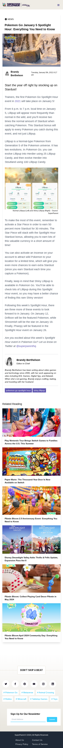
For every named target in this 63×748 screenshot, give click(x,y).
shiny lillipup (39, 390)
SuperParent (20, 735)
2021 (18, 101)
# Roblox (8, 699)
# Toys (54, 699)
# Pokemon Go (10, 692)
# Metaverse (27, 692)
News (11, 19)
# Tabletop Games (38, 699)
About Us (19, 740)
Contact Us (37, 740)
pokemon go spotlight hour (18, 390)
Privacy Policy (21, 744)
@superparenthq (26, 346)
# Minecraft (21, 699)
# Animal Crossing (45, 692)
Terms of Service (40, 744)
